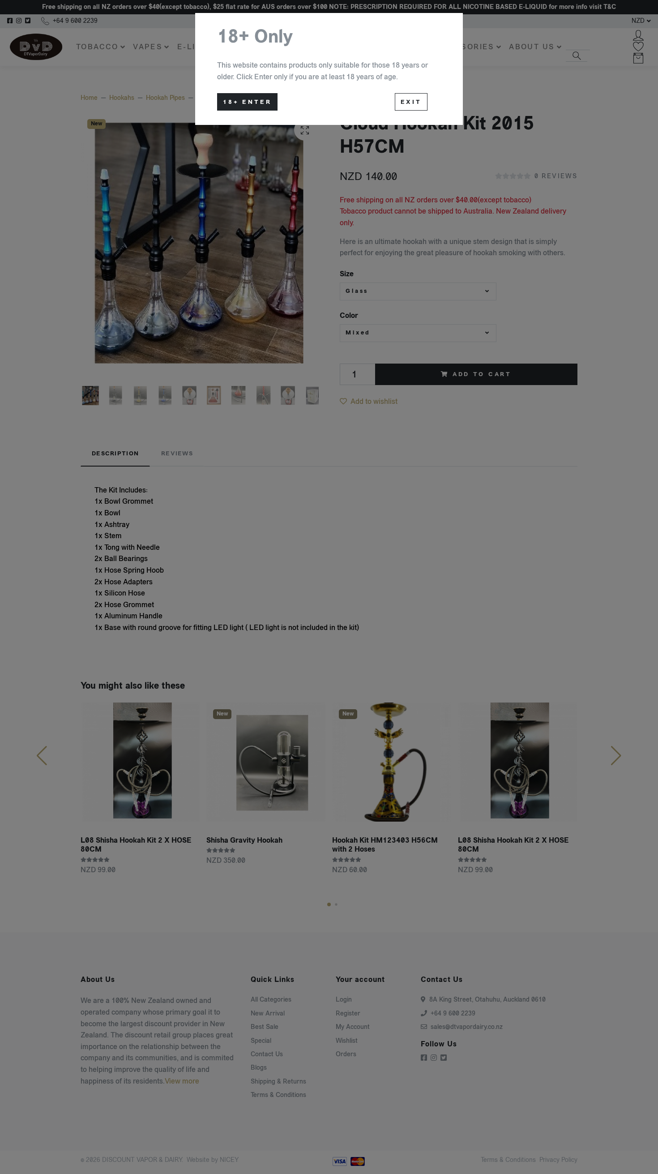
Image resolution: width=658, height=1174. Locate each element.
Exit (411, 102)
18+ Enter (247, 102)
